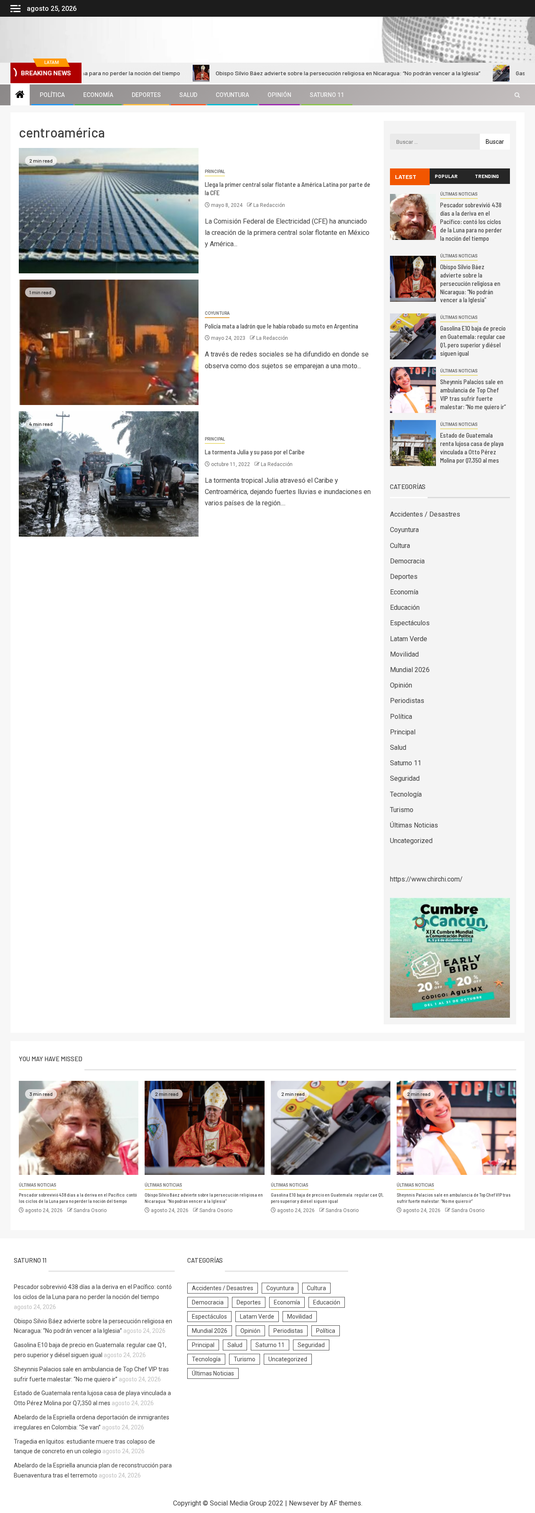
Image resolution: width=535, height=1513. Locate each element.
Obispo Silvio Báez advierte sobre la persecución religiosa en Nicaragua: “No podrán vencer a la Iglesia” (294, 72)
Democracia (407, 561)
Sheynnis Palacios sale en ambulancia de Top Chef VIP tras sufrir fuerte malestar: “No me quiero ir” (473, 394)
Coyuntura (232, 95)
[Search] (517, 95)
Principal (215, 171)
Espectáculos (410, 623)
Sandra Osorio (90, 1210)
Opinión (279, 95)
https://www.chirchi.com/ (426, 879)
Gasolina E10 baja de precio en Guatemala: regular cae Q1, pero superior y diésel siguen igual (473, 340)
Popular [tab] (446, 176)
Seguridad (405, 778)
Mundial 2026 (410, 670)
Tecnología (406, 794)
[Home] (20, 95)
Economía (98, 95)
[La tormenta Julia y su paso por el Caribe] (109, 474)
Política (52, 95)
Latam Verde (408, 639)
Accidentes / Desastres (425, 514)
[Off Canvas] (15, 8)
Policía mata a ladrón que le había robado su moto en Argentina (281, 326)
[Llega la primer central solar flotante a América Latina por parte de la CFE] (109, 210)
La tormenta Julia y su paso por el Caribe (255, 452)
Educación (405, 607)
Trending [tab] (487, 176)
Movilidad (404, 654)
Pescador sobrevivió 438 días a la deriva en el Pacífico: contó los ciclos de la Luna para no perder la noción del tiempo (471, 221)
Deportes (146, 95)
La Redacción (269, 205)
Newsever (304, 1503)
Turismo (401, 810)
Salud (188, 95)
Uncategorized (411, 841)
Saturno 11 (327, 95)
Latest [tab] (405, 176)
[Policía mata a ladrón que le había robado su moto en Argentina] (109, 342)
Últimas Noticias (459, 194)
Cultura (400, 546)
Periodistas (407, 701)
